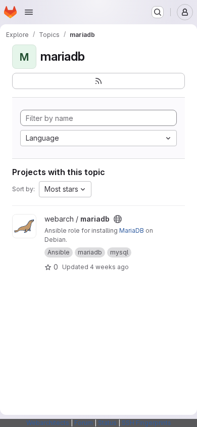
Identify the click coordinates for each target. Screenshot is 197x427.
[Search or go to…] (158, 12)
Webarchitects (47, 422)
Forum (83, 422)
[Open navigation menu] (29, 12)
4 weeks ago (109, 267)
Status (107, 422)
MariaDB (131, 230)
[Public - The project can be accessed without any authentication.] (118, 219)
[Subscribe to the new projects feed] (98, 81)
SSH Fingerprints (146, 422)
